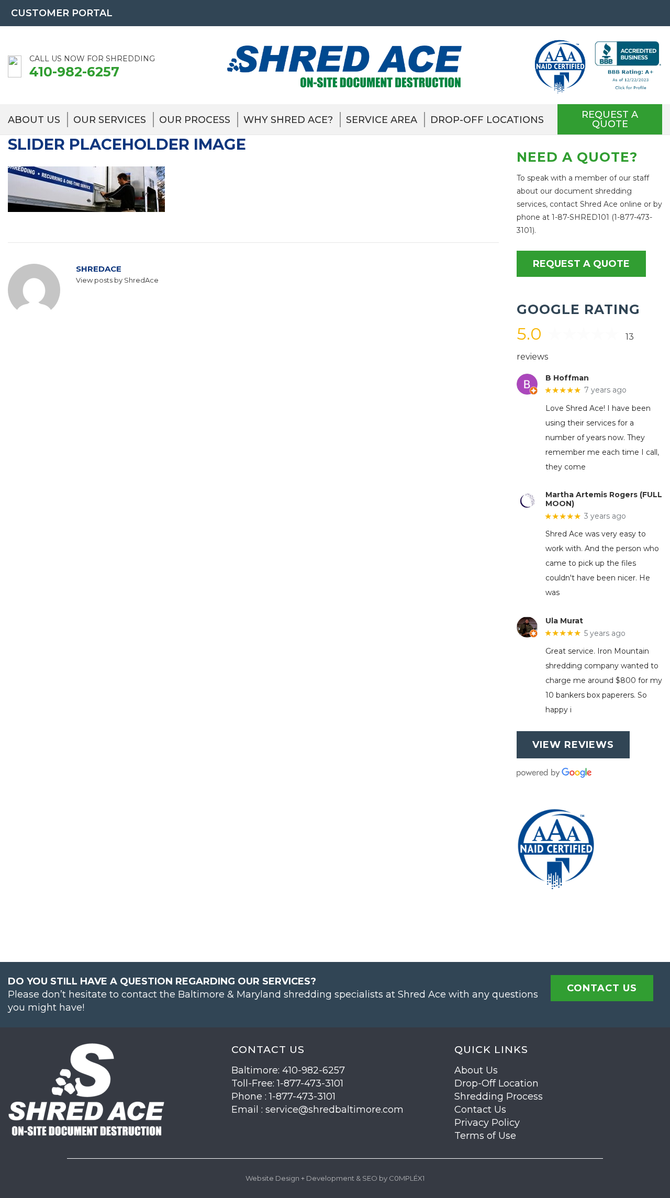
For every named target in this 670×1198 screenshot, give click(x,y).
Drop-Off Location (496, 1083)
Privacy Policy (487, 1122)
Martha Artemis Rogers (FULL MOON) (603, 499)
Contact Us (480, 1109)
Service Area (381, 120)
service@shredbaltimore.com (334, 1109)
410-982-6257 (74, 72)
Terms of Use (485, 1135)
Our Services (109, 120)
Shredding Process (498, 1096)
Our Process (194, 120)
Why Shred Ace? (288, 120)
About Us (34, 120)
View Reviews (573, 745)
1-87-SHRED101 (580, 217)
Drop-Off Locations (487, 120)
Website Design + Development (299, 1178)
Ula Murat (564, 621)
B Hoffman (567, 378)
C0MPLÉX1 (407, 1178)
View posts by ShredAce (117, 280)
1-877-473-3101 (310, 1083)
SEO (369, 1178)
